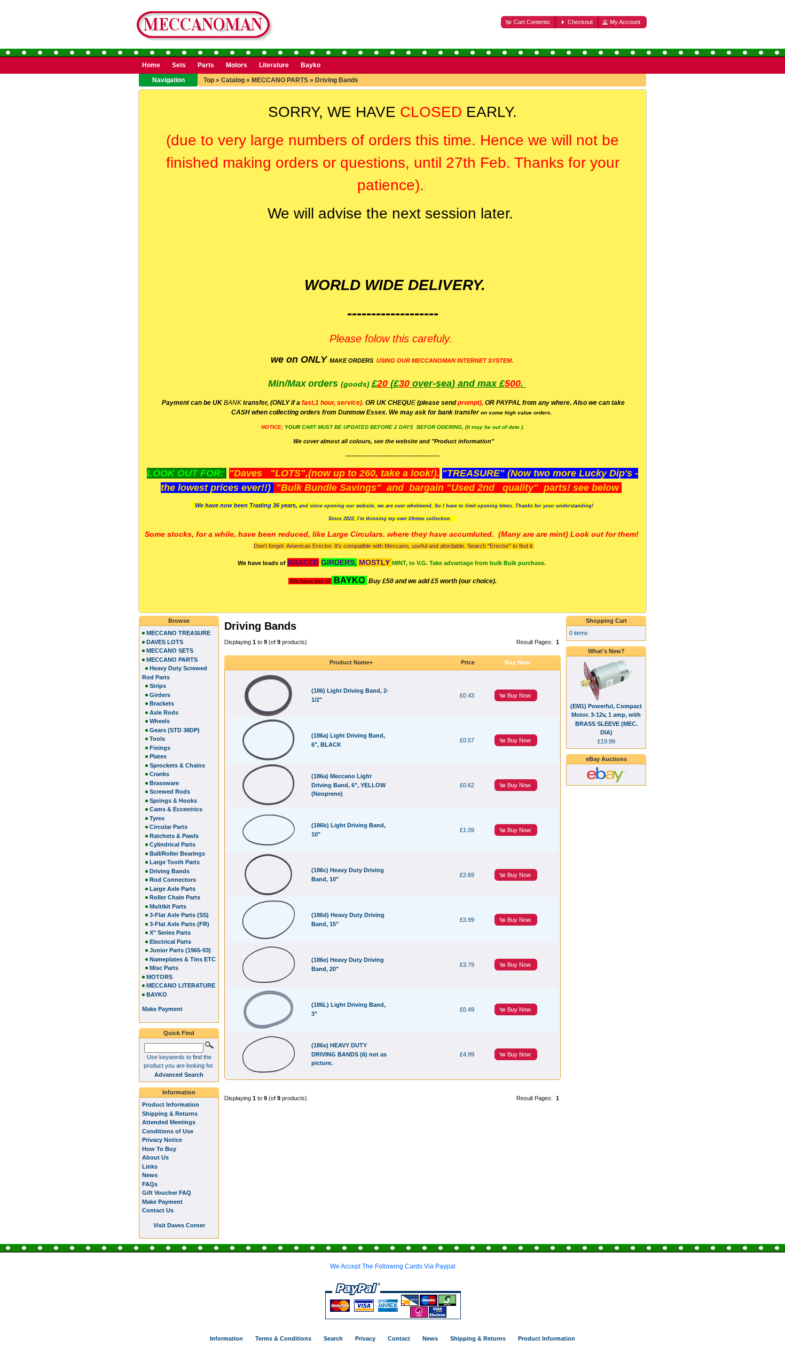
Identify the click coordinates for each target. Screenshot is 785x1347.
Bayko (310, 65)
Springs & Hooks (173, 800)
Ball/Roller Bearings (177, 853)
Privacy (365, 1338)
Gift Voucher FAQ (166, 1192)
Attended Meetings (168, 1122)
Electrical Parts (170, 941)
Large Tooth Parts (175, 862)
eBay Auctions (606, 759)
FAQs (150, 1184)
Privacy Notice (162, 1140)
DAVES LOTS (164, 642)
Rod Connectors (173, 879)
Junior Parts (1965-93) (180, 950)
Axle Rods (164, 712)
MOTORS (159, 977)
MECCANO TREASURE (178, 633)
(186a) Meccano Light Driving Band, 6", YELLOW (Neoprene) (348, 785)
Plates (158, 756)
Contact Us (158, 1210)
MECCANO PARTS (280, 80)
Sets (179, 65)
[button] (528, 22)
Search (333, 1338)
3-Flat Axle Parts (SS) (179, 915)
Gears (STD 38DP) (175, 730)
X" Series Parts (170, 932)
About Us (155, 1157)
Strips (158, 686)
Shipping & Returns (170, 1113)
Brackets (162, 703)
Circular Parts (168, 827)
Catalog (233, 80)
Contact (399, 1338)
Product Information (170, 1104)
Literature (274, 65)
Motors (236, 65)
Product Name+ (351, 662)
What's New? (606, 651)
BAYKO (156, 994)
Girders (160, 695)
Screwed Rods (170, 791)
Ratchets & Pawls (174, 836)
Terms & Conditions (283, 1338)
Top (208, 80)
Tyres (157, 818)
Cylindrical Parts (172, 844)
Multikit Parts (168, 906)
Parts (206, 65)
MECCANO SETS (169, 650)
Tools (157, 738)
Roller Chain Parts (175, 897)
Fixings (160, 748)
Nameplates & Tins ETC (183, 959)
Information (178, 1092)
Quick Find (178, 1033)
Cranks (159, 774)
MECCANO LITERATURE (180, 985)
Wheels (160, 721)
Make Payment (162, 1202)
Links (150, 1166)
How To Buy (159, 1149)
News (150, 1175)
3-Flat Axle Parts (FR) (179, 924)
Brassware (164, 783)
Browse (179, 620)
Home (151, 65)
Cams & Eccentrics (176, 809)
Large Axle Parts (172, 889)
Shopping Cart (606, 620)
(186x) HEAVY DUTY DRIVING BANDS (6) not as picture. (349, 1054)
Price (468, 662)
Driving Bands (336, 80)
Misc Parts (164, 968)
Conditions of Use (167, 1131)
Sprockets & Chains (177, 765)
